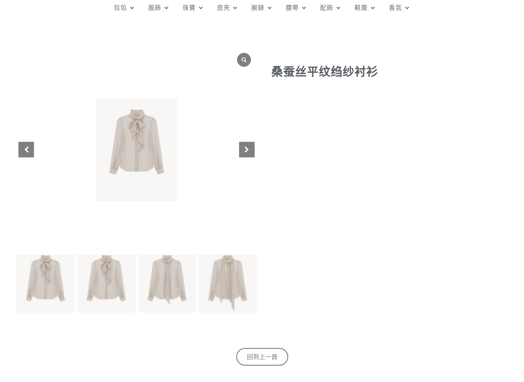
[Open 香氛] (407, 8)
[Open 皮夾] (235, 8)
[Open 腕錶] (270, 8)
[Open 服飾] (166, 8)
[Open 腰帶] (304, 8)
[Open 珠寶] (201, 8)
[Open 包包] (132, 8)
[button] (247, 149)
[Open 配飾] (338, 8)
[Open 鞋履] (373, 8)
